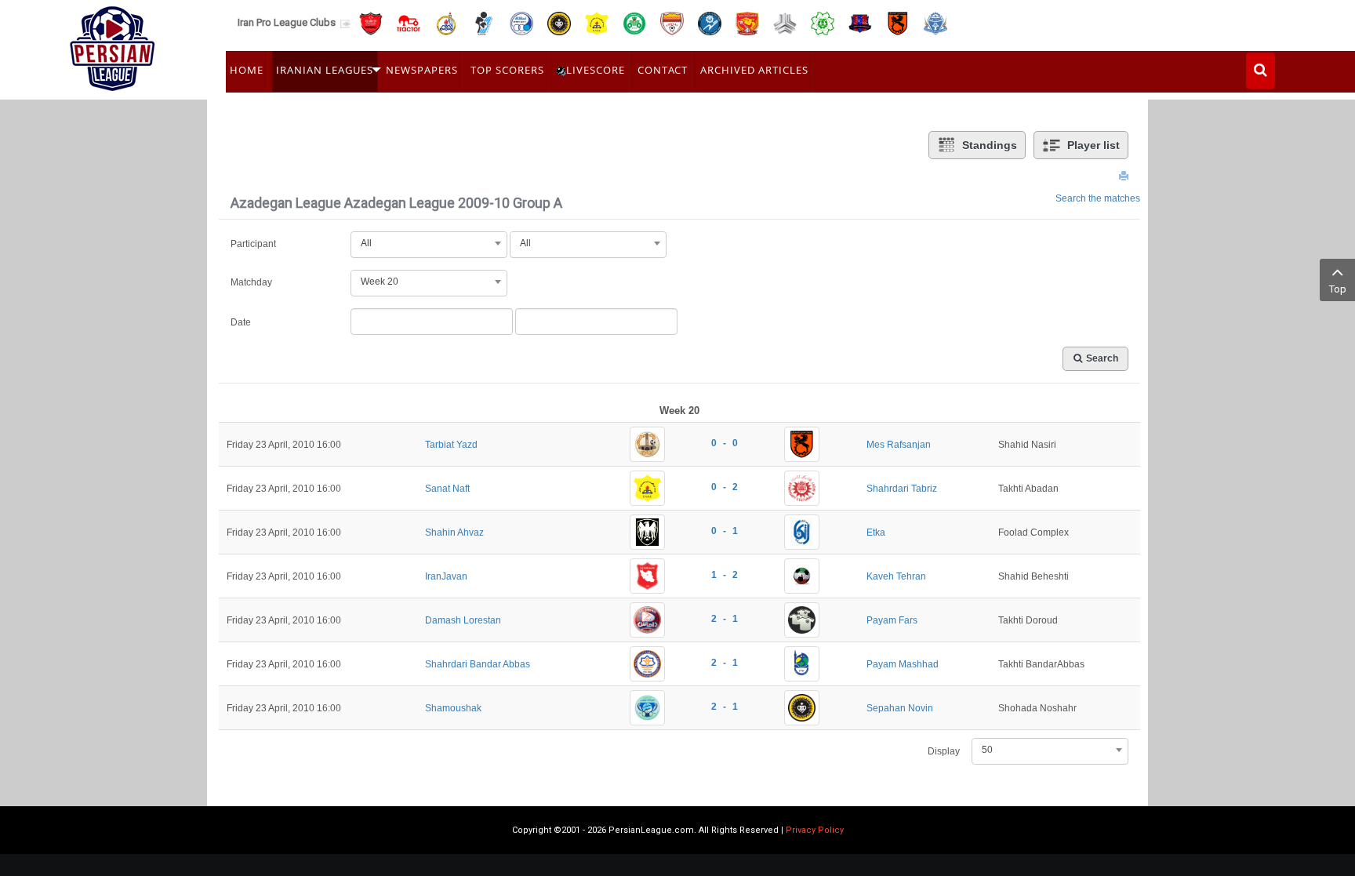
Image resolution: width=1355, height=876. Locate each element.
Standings (989, 145)
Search (1102, 358)
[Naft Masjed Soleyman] (446, 22)
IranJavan (446, 576)
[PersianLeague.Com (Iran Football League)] (112, 44)
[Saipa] (785, 22)
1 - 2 (724, 574)
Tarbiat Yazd (451, 444)
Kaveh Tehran (896, 576)
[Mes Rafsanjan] (898, 22)
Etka (875, 532)
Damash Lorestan (463, 620)
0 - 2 (724, 487)
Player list (1093, 145)
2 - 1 (724, 618)
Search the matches (1097, 198)
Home (246, 70)
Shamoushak (453, 708)
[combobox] (429, 243)
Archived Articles (754, 70)
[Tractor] (408, 22)
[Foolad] (672, 22)
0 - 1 (724, 530)
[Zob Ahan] (634, 22)
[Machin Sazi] (822, 22)
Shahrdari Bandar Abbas (477, 664)
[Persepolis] (371, 22)
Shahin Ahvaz (454, 532)
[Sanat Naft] (596, 22)
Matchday (251, 282)
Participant (253, 243)
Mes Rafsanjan (898, 444)
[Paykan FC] (484, 22)
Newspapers (422, 70)
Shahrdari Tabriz (901, 488)
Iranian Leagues (324, 70)
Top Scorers (507, 70)
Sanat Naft (447, 488)
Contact (663, 70)
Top (1337, 289)
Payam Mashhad (902, 664)
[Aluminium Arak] (935, 22)
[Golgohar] (709, 22)
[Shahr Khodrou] (747, 22)
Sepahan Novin (899, 708)
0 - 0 (724, 443)
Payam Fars (891, 620)
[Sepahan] (559, 22)
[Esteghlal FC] (521, 22)
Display (944, 751)
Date (241, 322)
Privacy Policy (815, 830)
